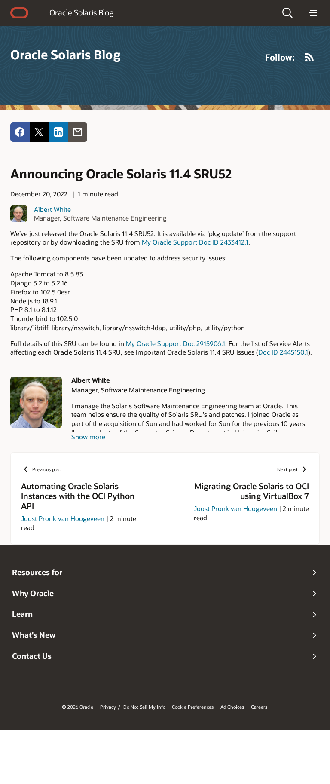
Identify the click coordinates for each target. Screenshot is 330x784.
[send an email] (77, 132)
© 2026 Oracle (77, 707)
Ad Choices (232, 707)
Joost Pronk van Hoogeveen (62, 518)
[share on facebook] (20, 132)
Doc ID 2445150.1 (283, 352)
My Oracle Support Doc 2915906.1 (175, 343)
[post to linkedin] (58, 132)
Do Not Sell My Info (144, 707)
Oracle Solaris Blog (81, 12)
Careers (259, 707)
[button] (287, 12)
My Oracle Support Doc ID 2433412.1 (195, 242)
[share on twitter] (39, 132)
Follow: (280, 57)
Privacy (108, 707)
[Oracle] (19, 12)
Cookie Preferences (193, 707)
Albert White (52, 209)
